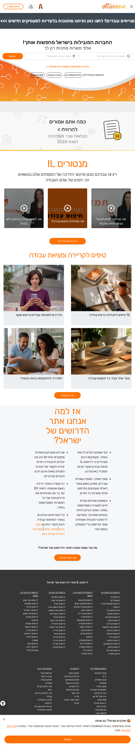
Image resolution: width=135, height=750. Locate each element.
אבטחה (103, 683)
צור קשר (75, 693)
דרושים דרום (32, 647)
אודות (76, 703)
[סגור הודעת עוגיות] (4, 719)
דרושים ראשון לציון (57, 607)
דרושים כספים (113, 640)
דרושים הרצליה (58, 624)
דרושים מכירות (113, 650)
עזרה (76, 696)
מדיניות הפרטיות (71, 676)
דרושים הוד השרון (57, 627)
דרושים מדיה (87, 617)
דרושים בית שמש (30, 613)
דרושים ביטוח (114, 620)
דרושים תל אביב (58, 600)
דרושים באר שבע (30, 600)
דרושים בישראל (58, 597)
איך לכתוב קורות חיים (44, 688)
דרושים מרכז (32, 630)
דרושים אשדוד (31, 623)
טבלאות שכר (100, 710)
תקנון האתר (73, 673)
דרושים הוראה (113, 630)
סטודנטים (102, 700)
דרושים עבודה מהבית (83, 607)
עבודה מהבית (54, 75)
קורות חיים (101, 706)
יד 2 (104, 676)
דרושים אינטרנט (112, 617)
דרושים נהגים (100, 703)
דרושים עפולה (59, 647)
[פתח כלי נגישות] (3, 703)
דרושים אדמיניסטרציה (113, 609)
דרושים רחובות (31, 627)
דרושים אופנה (113, 614)
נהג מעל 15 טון (99, 696)
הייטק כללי (88, 650)
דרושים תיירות (86, 643)
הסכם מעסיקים (72, 680)
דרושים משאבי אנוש (84, 603)
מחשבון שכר (100, 713)
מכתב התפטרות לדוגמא (45, 701)
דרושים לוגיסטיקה (111, 644)
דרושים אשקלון (31, 603)
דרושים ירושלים (31, 610)
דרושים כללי (114, 637)
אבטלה (48, 683)
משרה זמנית (37, 75)
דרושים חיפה (59, 634)
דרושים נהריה (59, 640)
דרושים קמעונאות (85, 620)
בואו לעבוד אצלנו (71, 700)
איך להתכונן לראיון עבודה (43, 695)
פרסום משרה (13, 6)
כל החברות (74, 686)
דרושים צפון (33, 643)
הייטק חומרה (114, 654)
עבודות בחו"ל (32, 650)
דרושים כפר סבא (57, 620)
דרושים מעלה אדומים (32, 618)
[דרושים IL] (114, 6)
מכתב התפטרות (45, 710)
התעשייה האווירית (98, 690)
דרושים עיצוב (87, 610)
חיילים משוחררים (73, 75)
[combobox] (105, 56)
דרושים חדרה (59, 630)
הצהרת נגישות (72, 683)
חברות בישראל (72, 690)
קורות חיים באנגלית (43, 706)
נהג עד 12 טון (100, 693)
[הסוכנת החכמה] (40, 6)
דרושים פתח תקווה (57, 610)
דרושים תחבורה (86, 623)
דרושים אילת (32, 607)
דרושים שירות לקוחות (86, 635)
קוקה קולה (101, 686)
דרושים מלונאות (85, 600)
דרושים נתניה (59, 617)
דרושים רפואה (86, 627)
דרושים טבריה (59, 644)
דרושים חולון (59, 603)
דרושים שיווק (87, 630)
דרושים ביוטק (114, 647)
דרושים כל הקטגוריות (115, 599)
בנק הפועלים (100, 680)
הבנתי (67, 739)
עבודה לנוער (46, 676)
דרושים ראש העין (57, 614)
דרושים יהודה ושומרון (32, 638)
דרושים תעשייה (86, 647)
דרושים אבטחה (86, 640)
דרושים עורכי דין (85, 613)
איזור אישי (50, 529)
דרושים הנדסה (113, 634)
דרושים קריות (59, 637)
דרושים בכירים (113, 624)
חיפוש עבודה (46, 680)
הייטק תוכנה (87, 653)
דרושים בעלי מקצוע (111, 627)
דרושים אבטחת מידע (110, 603)
